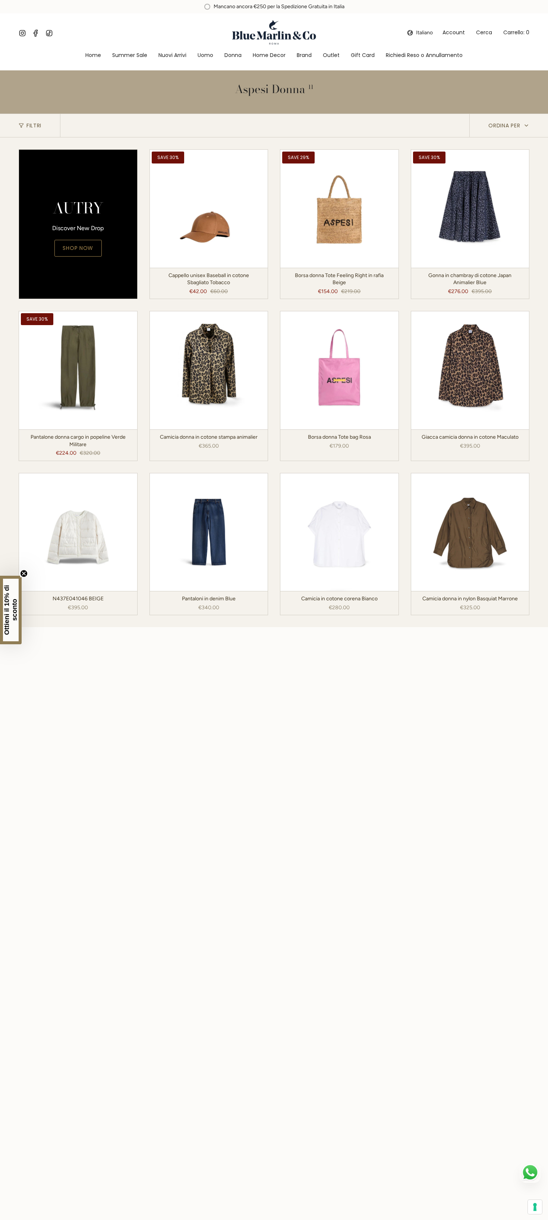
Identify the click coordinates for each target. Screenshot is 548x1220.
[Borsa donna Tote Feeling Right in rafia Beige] (339, 209)
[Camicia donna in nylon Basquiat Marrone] (470, 532)
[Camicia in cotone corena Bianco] (339, 532)
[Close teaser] (24, 573)
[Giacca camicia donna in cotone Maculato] (470, 370)
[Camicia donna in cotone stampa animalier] (209, 370)
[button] (205, 56)
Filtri (33, 125)
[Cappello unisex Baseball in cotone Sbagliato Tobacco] (209, 209)
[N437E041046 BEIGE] (78, 532)
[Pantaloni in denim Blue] (209, 532)
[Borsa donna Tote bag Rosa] (339, 370)
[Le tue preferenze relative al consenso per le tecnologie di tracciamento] (535, 1207)
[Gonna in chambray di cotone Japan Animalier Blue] (470, 209)
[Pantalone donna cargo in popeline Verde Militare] (78, 370)
